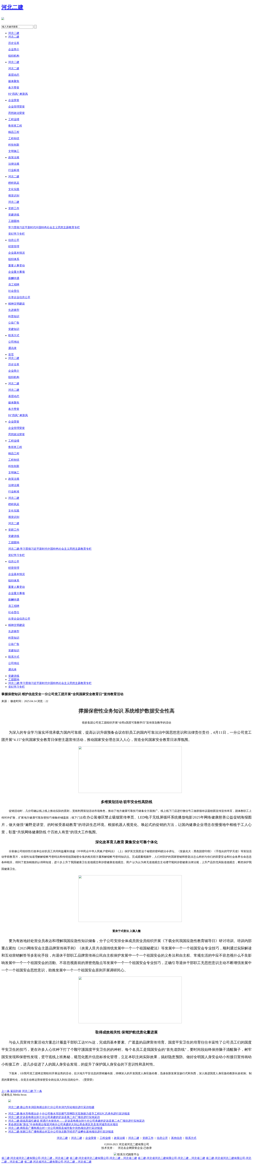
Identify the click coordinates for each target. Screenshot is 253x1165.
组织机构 (13, 55)
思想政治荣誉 (16, 112)
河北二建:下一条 (32, 1091)
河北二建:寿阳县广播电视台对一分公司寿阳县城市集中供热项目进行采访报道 (55, 1128)
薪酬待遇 (13, 278)
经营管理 (13, 246)
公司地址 (13, 341)
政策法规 (13, 157)
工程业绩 (13, 119)
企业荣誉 (13, 100)
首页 (11, 354)
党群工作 (13, 208)
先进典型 (13, 310)
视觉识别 (13, 195)
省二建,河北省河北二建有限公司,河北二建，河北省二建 (35, 1158)
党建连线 (13, 214)
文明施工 (13, 151)
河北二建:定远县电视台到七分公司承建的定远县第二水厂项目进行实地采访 (54, 1117)
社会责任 (13, 290)
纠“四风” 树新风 (18, 93)
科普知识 (13, 316)
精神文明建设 (16, 303)
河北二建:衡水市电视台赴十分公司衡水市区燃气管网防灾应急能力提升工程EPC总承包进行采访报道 (69, 1113)
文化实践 (13, 189)
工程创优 (13, 138)
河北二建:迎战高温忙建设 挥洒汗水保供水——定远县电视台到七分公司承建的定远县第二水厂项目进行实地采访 (76, 1120)
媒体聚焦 (13, 81)
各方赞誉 (13, 87)
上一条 (5, 1091)
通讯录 (12, 348)
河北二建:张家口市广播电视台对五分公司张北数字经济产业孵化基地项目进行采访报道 (61, 1131)
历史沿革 (13, 43)
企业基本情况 (16, 252)
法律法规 (13, 163)
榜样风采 (13, 182)
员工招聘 (13, 284)
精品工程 (13, 132)
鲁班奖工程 (15, 125)
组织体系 (13, 259)
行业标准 (13, 170)
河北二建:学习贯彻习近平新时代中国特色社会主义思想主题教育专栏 (50, 548)
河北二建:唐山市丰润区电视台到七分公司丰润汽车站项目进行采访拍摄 (51, 1107)
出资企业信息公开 (19, 297)
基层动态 (13, 74)
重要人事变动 (16, 265)
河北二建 (12, 7)
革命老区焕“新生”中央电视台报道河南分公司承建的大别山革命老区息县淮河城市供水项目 (63, 1124)
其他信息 (176, 1137)
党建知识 (13, 329)
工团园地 (13, 221)
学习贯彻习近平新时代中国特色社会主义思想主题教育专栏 (44, 227)
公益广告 (13, 322)
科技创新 (13, 144)
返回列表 (15, 1091)
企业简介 (13, 49)
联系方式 (13, 335)
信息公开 (13, 240)
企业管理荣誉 (16, 106)
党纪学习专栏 (16, 233)
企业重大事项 (16, 271)
